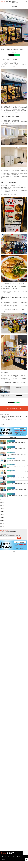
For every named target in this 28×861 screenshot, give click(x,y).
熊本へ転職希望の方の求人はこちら (14, 408)
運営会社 (18, 856)
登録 (19, 537)
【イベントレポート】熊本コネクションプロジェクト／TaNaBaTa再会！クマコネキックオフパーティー (14, 420)
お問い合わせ (3, 856)
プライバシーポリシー (11, 856)
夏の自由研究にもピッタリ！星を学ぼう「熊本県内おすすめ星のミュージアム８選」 (14, 424)
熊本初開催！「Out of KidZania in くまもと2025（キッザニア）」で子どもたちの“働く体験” (14, 417)
